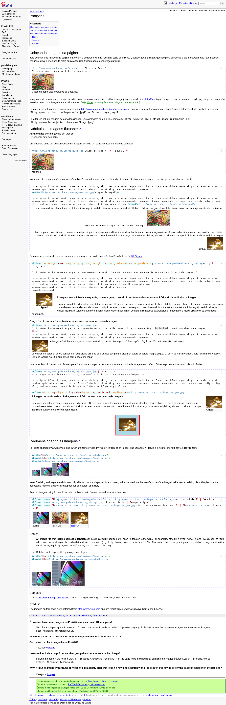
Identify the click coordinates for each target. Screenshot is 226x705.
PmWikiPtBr (7, 26)
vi (146, 695)
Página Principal (10, 11)
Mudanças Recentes (178, 3)
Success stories (10, 133)
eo (75, 695)
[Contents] (78, 52)
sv (135, 695)
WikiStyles (136, 256)
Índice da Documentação (54, 615)
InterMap (150, 99)
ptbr (118, 695)
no (109, 695)
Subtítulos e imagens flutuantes (44, 30)
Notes (35, 37)
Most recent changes (12, 74)
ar (55, 695)
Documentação (9, 43)
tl (139, 695)
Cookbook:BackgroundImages (52, 597)
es (78, 695)
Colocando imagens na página (44, 27)
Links (36, 615)
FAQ (4, 32)
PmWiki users (8, 130)
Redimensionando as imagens (44, 34)
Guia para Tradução (11, 29)
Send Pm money (10, 148)
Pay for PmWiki (9, 145)
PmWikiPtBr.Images (78, 684)
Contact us (7, 109)
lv (101, 695)
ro (121, 695)
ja (94, 695)
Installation (7, 95)
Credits (35, 43)
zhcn (150, 695)
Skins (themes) (9, 122)
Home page (7, 68)
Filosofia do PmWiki (11, 46)
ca (61, 695)
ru (124, 695)
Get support (7, 139)
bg (58, 695)
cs (64, 695)
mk (103, 695)
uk (144, 695)
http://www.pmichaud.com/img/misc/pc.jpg (104, 109)
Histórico (192, 10)
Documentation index (12, 101)
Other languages (10, 154)
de (70, 695)
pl (112, 695)
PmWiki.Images (92, 681)
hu (87, 695)
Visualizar (173, 10)
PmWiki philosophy (11, 103)
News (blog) (7, 84)
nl (107, 695)
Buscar (193, 3)
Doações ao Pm (9, 52)
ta (137, 695)
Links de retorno (217, 10)
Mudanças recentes (11, 16)
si (126, 695)
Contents (36, 24)
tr (141, 695)
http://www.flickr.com (89, 608)
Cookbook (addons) (11, 119)
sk (129, 695)
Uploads (50, 647)
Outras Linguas (9, 58)
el (72, 695)
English (50, 695)
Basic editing (8, 98)
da (67, 695)
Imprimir (203, 10)
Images (51, 674)
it (92, 695)
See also (36, 40)
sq (132, 695)
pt (114, 695)
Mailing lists (7, 127)
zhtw (155, 695)
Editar (183, 10)
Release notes (9, 106)
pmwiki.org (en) (9, 65)
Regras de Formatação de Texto (87, 615)
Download (6, 35)
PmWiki (5, 81)
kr (96, 695)
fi (83, 695)
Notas (90, 102)
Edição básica (9, 40)
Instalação (7, 38)
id (90, 695)
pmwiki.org (7, 116)
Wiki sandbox (8, 14)
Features (6, 89)
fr (85, 695)
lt (98, 695)
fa (81, 695)
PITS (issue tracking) (12, 125)
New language (166, 695)
